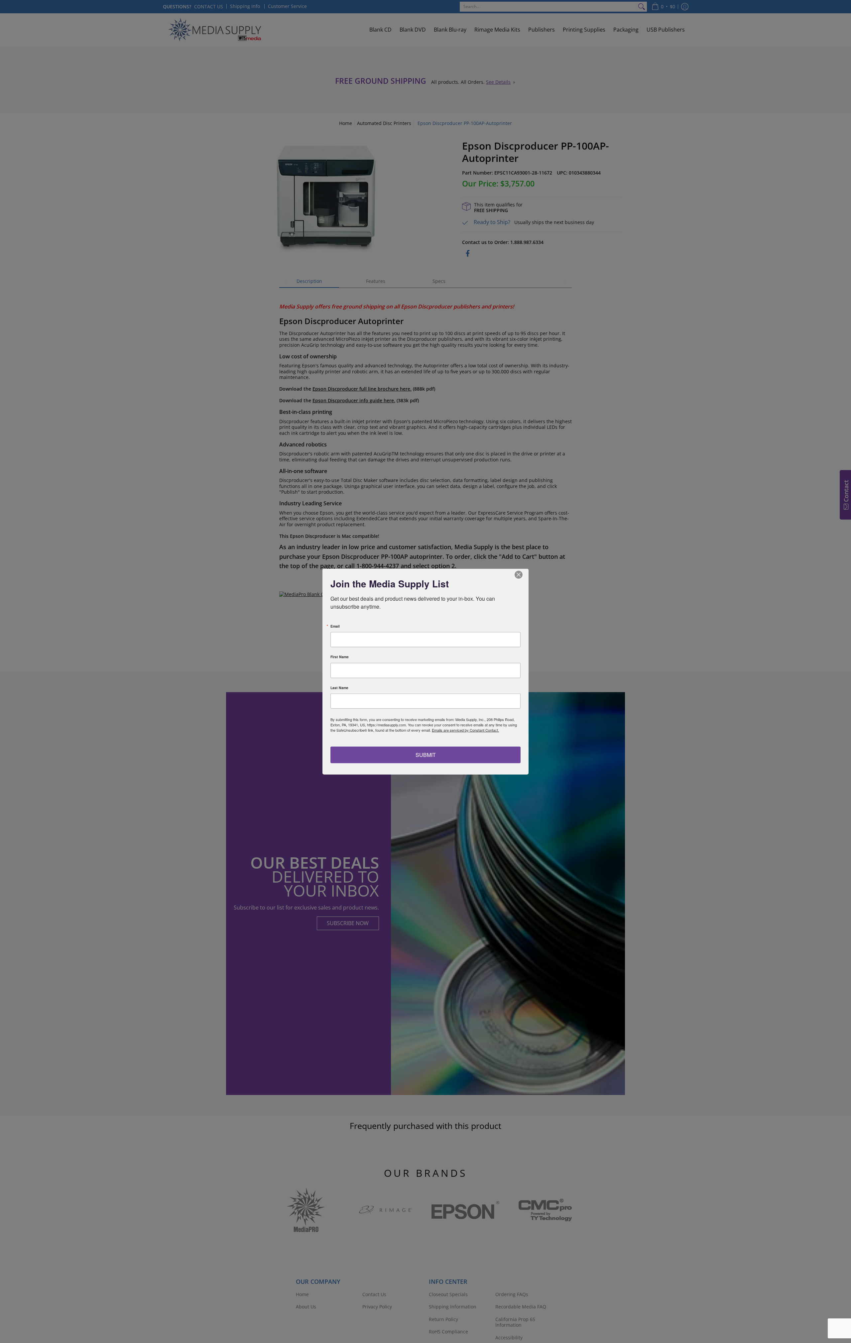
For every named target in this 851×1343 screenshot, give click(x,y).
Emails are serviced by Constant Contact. (465, 730)
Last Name (339, 687)
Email (335, 626)
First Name (339, 657)
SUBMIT (426, 754)
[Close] (523, 575)
